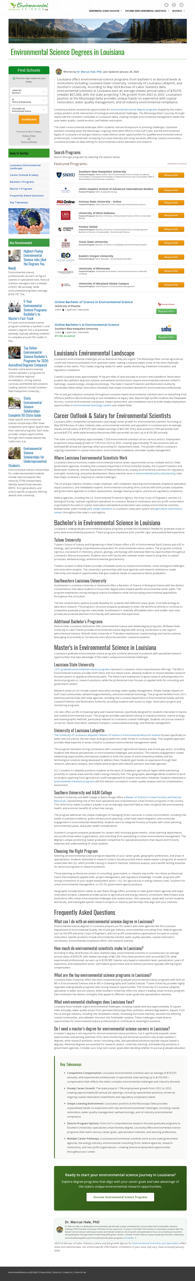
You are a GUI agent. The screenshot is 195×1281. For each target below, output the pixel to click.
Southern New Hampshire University (102, 171)
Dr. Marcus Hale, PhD (89, 71)
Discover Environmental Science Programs (120, 1197)
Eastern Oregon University (96, 256)
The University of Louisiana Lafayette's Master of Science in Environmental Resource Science (107, 735)
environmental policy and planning (156, 473)
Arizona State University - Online (100, 201)
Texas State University (93, 241)
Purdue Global (88, 226)
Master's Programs (21, 188)
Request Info (171, 175)
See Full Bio (128, 1238)
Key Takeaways (19, 202)
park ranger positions (99, 508)
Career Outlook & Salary (24, 175)
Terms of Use (80, 1272)
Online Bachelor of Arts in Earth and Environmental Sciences (121, 204)
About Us (57, 1272)
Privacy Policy (45, 1272)
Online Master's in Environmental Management (115, 286)
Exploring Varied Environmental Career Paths (145, 10)
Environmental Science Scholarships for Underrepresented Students (27, 457)
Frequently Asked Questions (27, 195)
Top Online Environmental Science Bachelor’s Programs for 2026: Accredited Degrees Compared (28, 356)
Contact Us (67, 1272)
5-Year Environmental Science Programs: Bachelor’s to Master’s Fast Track (27, 310)
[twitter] (166, 5)
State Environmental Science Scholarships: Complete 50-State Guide (25, 407)
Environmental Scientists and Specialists (155, 1243)
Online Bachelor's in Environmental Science (87, 325)
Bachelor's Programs (22, 182)
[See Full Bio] (136, 1238)
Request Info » (166, 311)
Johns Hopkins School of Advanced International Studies (116, 189)
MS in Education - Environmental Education (114, 259)
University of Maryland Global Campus (104, 283)
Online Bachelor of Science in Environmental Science (94, 302)
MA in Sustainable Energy (106, 192)
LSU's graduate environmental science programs (82, 669)
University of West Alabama (97, 213)
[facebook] (174, 5)
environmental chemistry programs (74, 781)
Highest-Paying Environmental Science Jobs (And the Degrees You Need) (27, 259)
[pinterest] (181, 5)
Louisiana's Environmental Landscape (25, 167)
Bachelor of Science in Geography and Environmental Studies (121, 245)
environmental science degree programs (134, 109)
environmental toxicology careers (92, 405)
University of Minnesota (94, 268)
